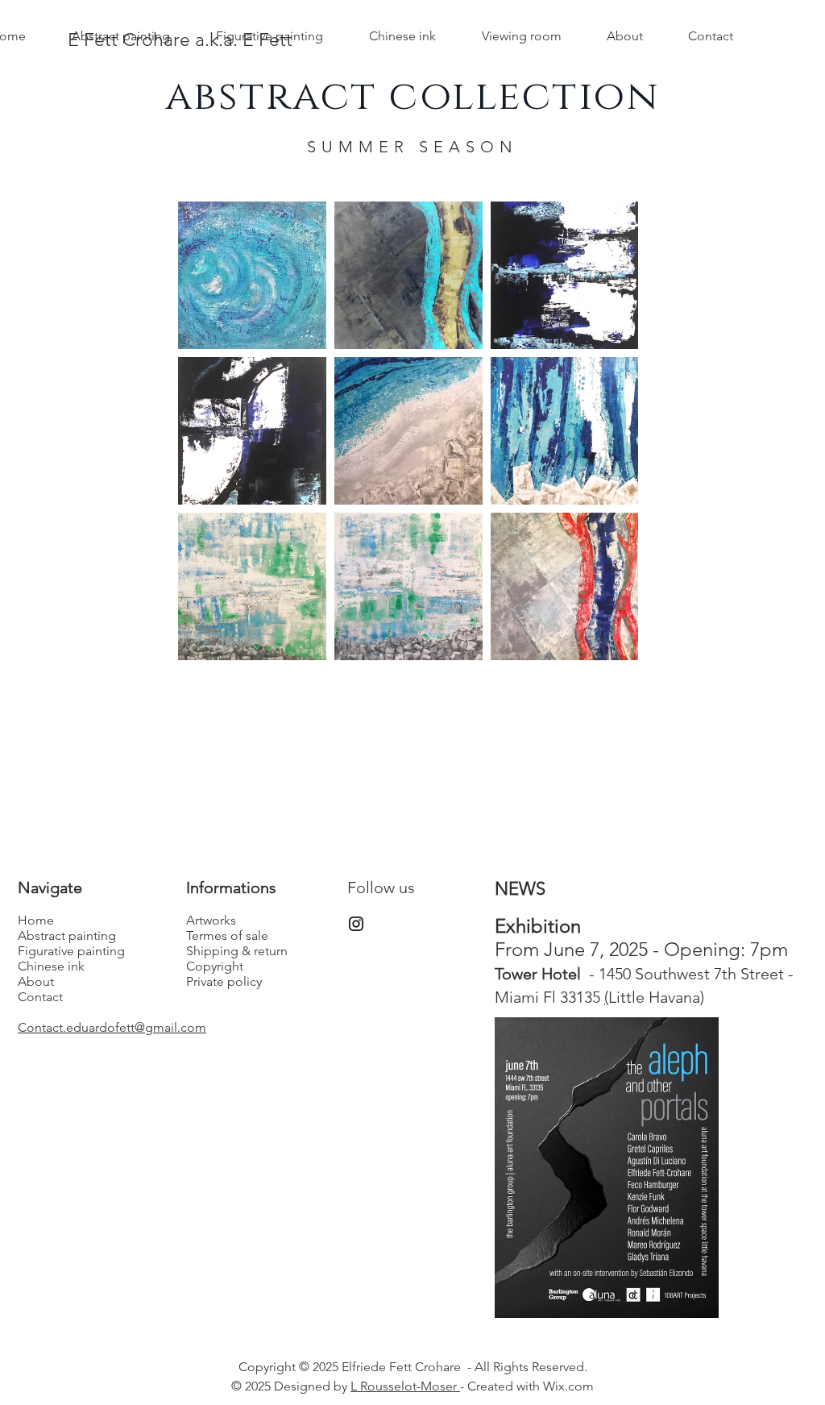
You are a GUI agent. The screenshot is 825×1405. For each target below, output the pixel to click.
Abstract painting (67, 935)
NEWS (522, 889)
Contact (40, 996)
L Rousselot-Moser (405, 1386)
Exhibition (538, 925)
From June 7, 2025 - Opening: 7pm (641, 949)
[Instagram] (356, 923)
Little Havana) (656, 997)
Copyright (214, 966)
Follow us (381, 887)
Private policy (224, 981)
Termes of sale (227, 935)
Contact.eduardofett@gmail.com (112, 1027)
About (36, 981)
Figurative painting (71, 950)
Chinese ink (51, 966)
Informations (231, 887)
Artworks (211, 920)
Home (36, 920)
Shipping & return (237, 950)
